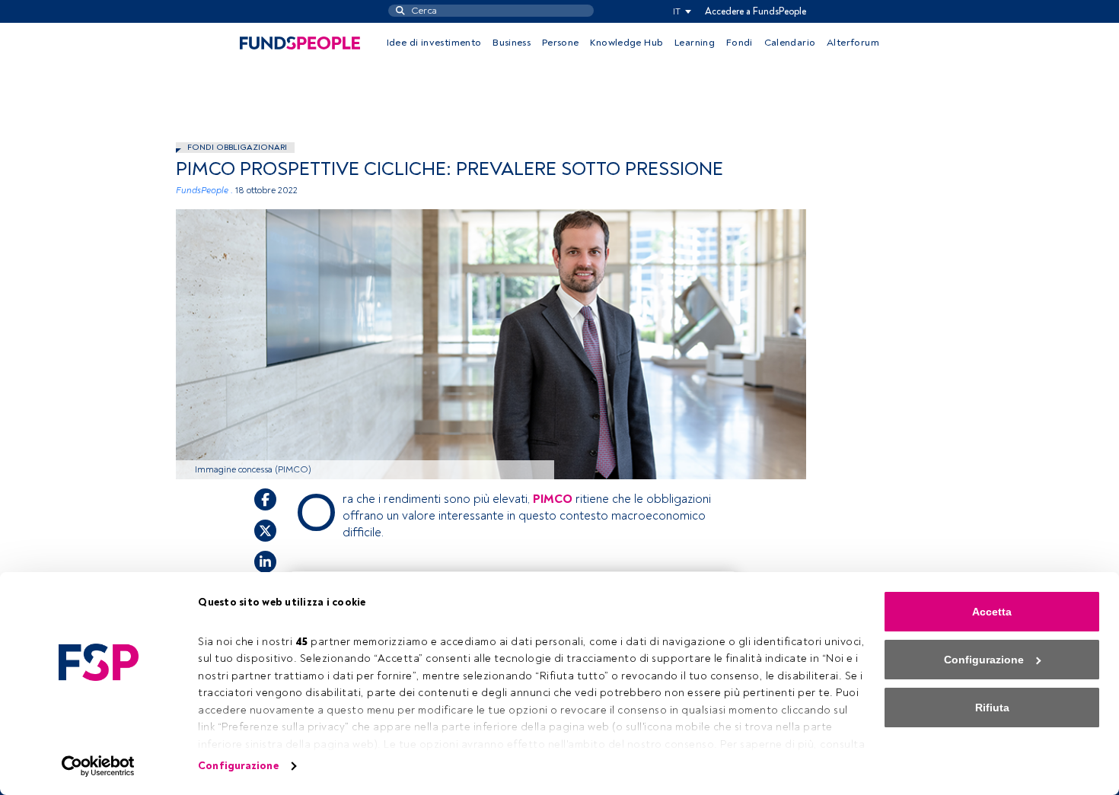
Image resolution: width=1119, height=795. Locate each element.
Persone (560, 43)
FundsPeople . (204, 190)
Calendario (790, 43)
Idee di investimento (434, 43)
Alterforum (853, 43)
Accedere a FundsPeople (755, 11)
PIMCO (552, 499)
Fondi (739, 43)
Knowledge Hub (626, 43)
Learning (694, 43)
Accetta (992, 612)
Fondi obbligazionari (237, 147)
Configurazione (238, 765)
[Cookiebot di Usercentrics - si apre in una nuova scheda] (98, 766)
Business (512, 43)
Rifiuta (992, 707)
